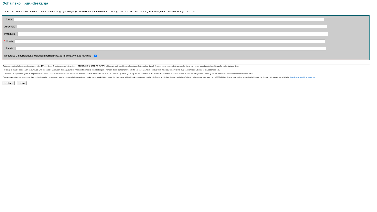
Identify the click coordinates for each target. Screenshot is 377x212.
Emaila (9, 48)
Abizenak (9, 26)
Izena (8, 19)
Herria (8, 41)
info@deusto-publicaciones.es (302, 77)
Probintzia (10, 34)
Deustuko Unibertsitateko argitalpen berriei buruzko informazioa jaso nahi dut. (47, 55)
